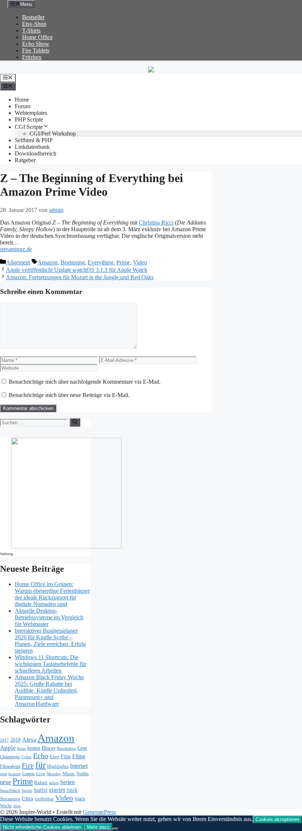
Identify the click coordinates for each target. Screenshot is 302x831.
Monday (54, 774)
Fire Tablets (35, 50)
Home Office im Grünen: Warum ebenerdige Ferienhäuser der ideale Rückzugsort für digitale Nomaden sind (52, 594)
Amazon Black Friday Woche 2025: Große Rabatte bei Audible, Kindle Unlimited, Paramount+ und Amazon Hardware (49, 690)
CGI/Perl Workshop (52, 133)
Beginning (72, 262)
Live (40, 773)
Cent (82, 748)
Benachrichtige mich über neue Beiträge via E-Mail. (69, 395)
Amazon (47, 262)
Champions (10, 757)
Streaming (10, 798)
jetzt (3, 774)
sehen (54, 782)
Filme (78, 756)
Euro (54, 756)
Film (66, 756)
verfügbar (44, 798)
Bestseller (33, 17)
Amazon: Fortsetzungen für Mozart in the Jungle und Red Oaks (80, 277)
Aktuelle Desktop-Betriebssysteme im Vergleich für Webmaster (49, 617)
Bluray (49, 748)
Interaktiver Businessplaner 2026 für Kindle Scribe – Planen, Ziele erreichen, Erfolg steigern (50, 640)
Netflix (83, 774)
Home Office (37, 37)
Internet (79, 766)
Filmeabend (10, 766)
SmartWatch (10, 790)
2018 (15, 740)
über (17, 806)
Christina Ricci (156, 222)
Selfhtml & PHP (34, 140)
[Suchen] (75, 422)
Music (69, 773)
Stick (72, 790)
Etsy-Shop (34, 24)
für (40, 765)
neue (5, 782)
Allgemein (18, 262)
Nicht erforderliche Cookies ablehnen (42, 827)
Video (140, 262)
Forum (22, 106)
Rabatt (41, 782)
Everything (100, 262)
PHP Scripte (29, 119)
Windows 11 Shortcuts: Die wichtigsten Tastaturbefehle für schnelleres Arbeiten (50, 664)
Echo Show (35, 44)
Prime (123, 262)
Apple (8, 747)
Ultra (27, 798)
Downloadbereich (35, 153)
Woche (6, 806)
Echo (40, 756)
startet (57, 789)
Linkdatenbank (32, 147)
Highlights (58, 766)
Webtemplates (31, 113)
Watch (79, 799)
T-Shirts (31, 30)
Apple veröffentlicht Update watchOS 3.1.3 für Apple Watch (76, 270)
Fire (28, 765)
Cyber (26, 757)
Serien (67, 782)
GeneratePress (99, 812)
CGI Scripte (29, 127)
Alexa (29, 739)
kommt (14, 774)
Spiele (27, 790)
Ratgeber (25, 160)
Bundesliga (66, 748)
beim (21, 748)
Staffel (41, 790)
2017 (4, 740)
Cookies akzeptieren (277, 819)
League (28, 773)
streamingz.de (16, 249)
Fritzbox (32, 57)
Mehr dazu (98, 827)
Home (22, 99)
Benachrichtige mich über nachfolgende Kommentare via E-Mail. (85, 382)
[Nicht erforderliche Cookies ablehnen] (115, 829)
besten (33, 748)
